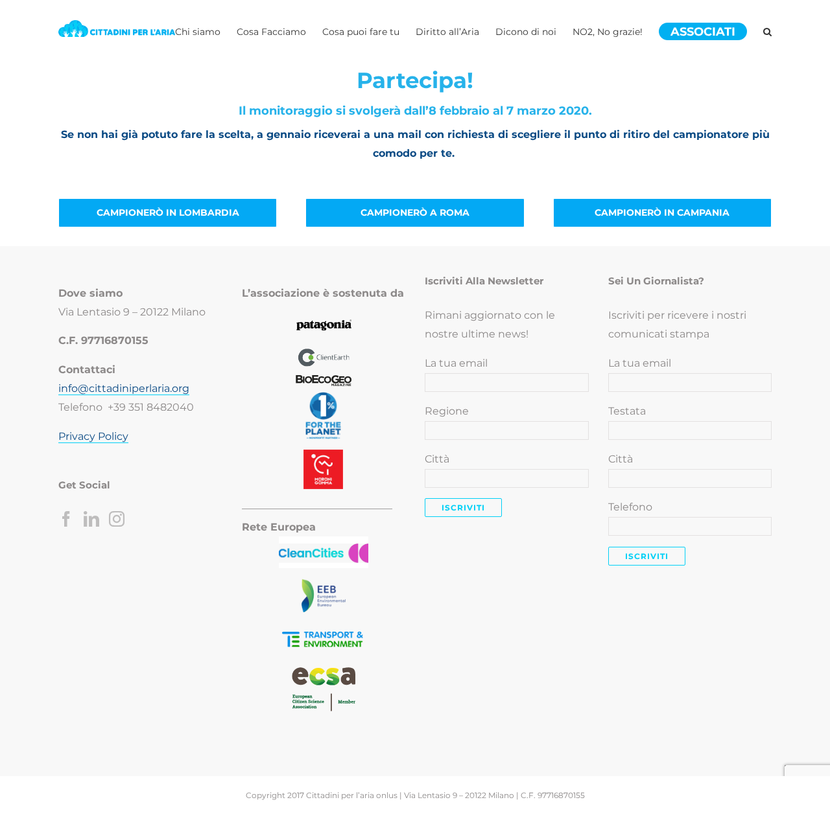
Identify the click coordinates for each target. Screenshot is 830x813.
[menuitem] (206, 32)
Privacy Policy (93, 436)
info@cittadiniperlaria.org (123, 388)
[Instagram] (116, 519)
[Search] (767, 32)
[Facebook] (66, 519)
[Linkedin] (91, 519)
